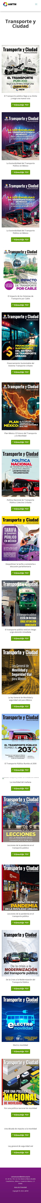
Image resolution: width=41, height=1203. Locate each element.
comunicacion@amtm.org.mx (20, 1176)
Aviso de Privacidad (20, 1187)
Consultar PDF (21, 104)
